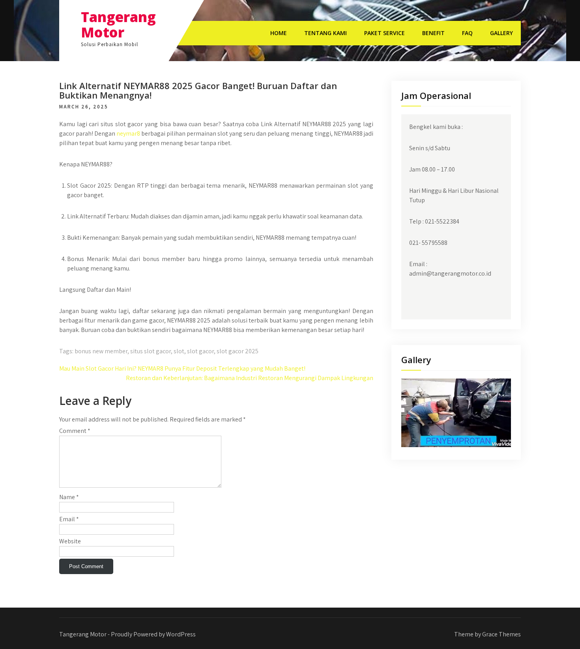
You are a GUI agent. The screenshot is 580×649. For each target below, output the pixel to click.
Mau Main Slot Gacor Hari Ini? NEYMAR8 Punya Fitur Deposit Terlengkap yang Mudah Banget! (182, 368)
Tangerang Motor (118, 24)
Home (278, 33)
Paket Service (384, 33)
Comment (74, 431)
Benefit (433, 33)
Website (70, 541)
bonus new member (101, 351)
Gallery (501, 33)
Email (69, 519)
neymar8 (128, 133)
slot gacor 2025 (237, 351)
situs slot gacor (150, 351)
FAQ (467, 33)
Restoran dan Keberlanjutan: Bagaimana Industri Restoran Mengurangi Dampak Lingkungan (249, 378)
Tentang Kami (325, 33)
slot (179, 351)
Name (69, 497)
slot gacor (200, 351)
